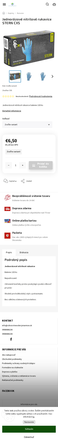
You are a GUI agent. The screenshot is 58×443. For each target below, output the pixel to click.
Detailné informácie (11, 110)
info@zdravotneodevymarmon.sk (17, 325)
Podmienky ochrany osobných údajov (18, 363)
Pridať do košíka (43, 165)
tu (33, 417)
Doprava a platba (9, 371)
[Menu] (4, 4)
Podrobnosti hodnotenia (40, 96)
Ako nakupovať (8, 355)
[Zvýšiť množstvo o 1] (22, 165)
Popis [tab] (9, 252)
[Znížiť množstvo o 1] (8, 165)
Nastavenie (29, 422)
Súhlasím (29, 429)
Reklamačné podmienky (12, 380)
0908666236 (7, 329)
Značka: (7, 90)
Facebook (11, 339)
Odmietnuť (29, 437)
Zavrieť (48, 190)
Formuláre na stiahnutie (12, 367)
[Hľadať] (47, 4)
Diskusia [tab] (24, 252)
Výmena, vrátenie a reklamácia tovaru (19, 376)
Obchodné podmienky (12, 359)
